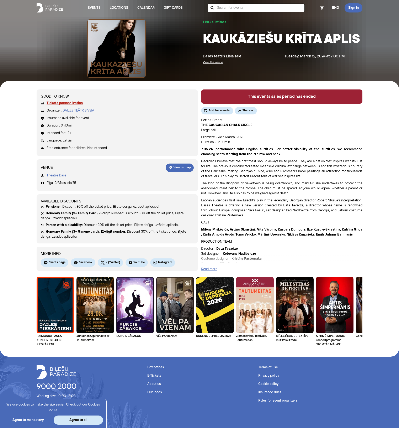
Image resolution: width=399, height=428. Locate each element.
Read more (209, 269)
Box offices (155, 367)
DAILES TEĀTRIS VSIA (78, 110)
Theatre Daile (56, 175)
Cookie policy (268, 384)
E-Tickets (154, 375)
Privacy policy (268, 375)
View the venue (213, 62)
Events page (57, 262)
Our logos (154, 392)
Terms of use (268, 367)
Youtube (139, 262)
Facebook (85, 262)
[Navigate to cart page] (316, 7)
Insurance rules (269, 392)
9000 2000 (56, 387)
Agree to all (78, 420)
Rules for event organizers (278, 400)
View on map (182, 167)
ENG (335, 7)
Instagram (165, 262)
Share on (248, 110)
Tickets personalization (65, 103)
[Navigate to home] (56, 372)
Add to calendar (220, 110)
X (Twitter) (113, 262)
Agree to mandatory (28, 420)
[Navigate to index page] (50, 7)
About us (154, 384)
